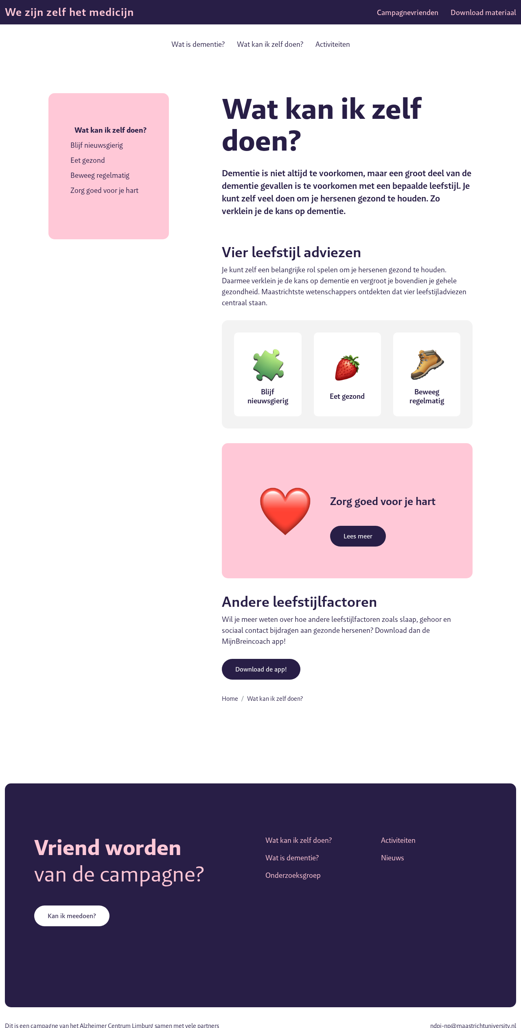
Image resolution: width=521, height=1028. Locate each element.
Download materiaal (483, 12)
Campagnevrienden (407, 12)
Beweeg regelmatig (99, 175)
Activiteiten (332, 44)
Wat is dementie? (198, 44)
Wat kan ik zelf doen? (270, 44)
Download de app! (261, 669)
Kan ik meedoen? (72, 916)
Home (230, 698)
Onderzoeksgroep (293, 875)
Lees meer (358, 536)
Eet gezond (87, 160)
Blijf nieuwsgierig (96, 145)
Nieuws (392, 857)
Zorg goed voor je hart (104, 190)
